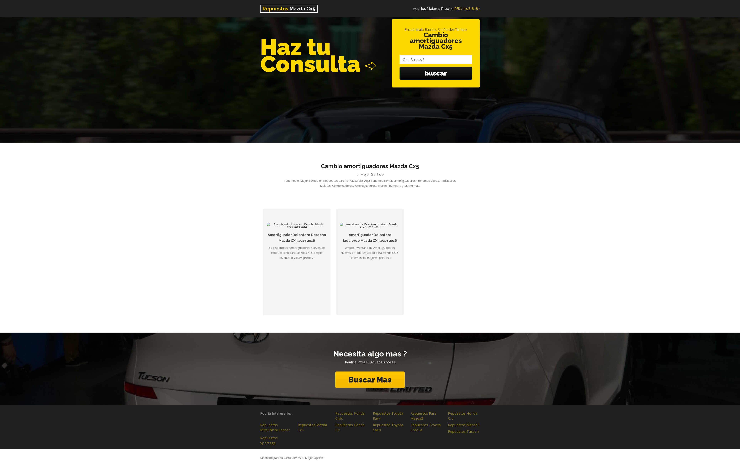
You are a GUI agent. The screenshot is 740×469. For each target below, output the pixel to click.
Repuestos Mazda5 (463, 425)
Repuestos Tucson (463, 431)
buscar (436, 73)
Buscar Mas (370, 379)
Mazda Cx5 (288, 9)
